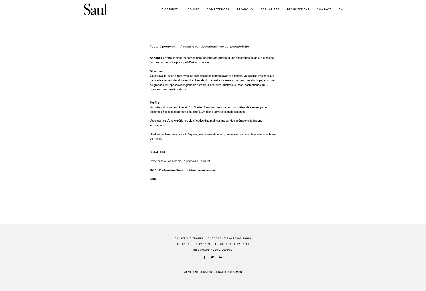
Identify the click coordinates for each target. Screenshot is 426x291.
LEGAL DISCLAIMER (228, 272)
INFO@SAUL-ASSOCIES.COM (213, 250)
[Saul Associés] (95, 9)
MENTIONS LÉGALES (198, 272)
